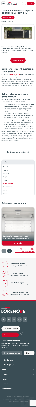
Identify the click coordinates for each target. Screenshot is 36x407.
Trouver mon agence (11, 329)
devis (31, 3)
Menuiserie (6, 173)
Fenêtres (5, 170)
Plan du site (18, 399)
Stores (5, 190)
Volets (5, 193)
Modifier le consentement (20, 401)
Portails (5, 180)
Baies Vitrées (7, 167)
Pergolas (5, 176)
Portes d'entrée (7, 186)
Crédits (10, 401)
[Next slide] (9, 251)
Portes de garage (8, 17)
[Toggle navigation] (3, 3)
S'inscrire (29, 353)
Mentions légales (8, 399)
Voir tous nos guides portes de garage (27, 250)
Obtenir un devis (18, 60)
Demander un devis (10, 335)
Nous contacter (27, 399)
